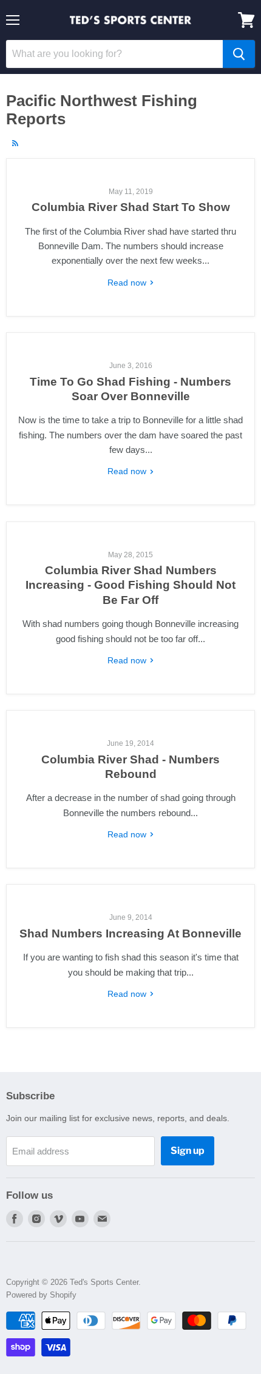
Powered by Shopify (41, 1294)
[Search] (239, 54)
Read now (128, 282)
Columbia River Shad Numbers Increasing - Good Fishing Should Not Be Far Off (130, 585)
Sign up (188, 1150)
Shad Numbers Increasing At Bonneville (130, 933)
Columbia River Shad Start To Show (131, 207)
